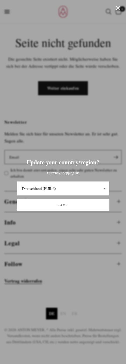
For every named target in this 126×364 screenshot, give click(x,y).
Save (63, 205)
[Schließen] (118, 8)
